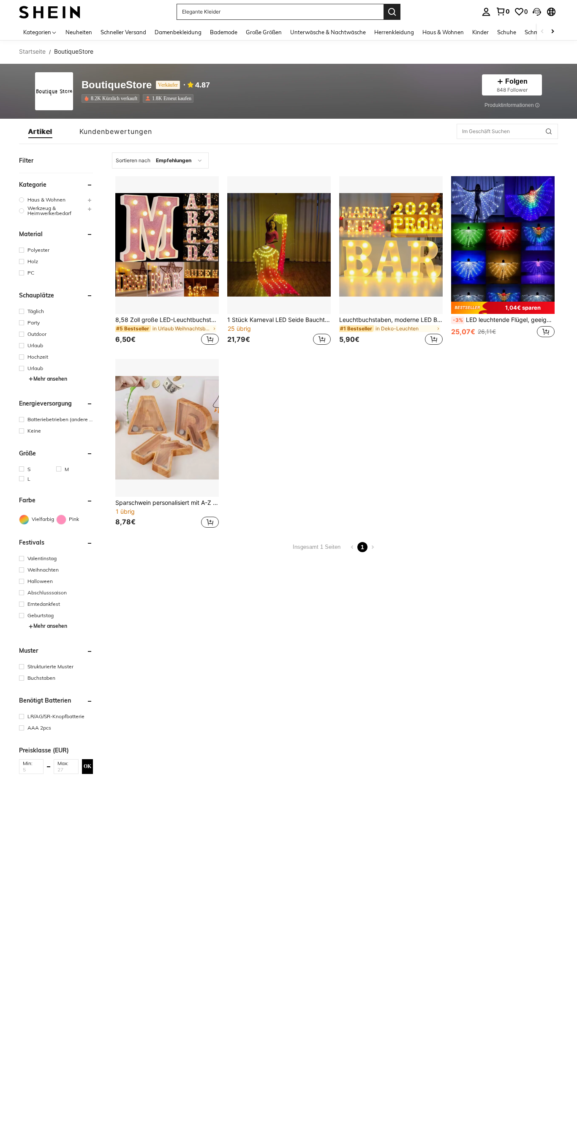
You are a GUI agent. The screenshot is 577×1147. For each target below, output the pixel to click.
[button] (537, 12)
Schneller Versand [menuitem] (123, 32)
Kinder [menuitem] (480, 32)
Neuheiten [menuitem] (78, 32)
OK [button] (87, 766)
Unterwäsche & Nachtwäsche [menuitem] (328, 32)
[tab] (40, 131)
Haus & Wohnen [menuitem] (443, 32)
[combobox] (160, 160)
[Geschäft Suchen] (549, 131)
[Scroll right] (552, 32)
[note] (503, 308)
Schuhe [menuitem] (506, 32)
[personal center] (486, 12)
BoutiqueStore (117, 85)
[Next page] (372, 547)
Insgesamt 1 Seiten (316, 547)
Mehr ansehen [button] (50, 379)
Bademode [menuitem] (223, 32)
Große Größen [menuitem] (264, 32)
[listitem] (112, 98)
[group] (56, 199)
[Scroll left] (542, 32)
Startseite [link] (32, 51)
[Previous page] (352, 547)
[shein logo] (49, 11)
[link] (502, 11)
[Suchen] (392, 12)
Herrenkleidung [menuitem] (394, 32)
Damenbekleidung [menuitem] (178, 32)
